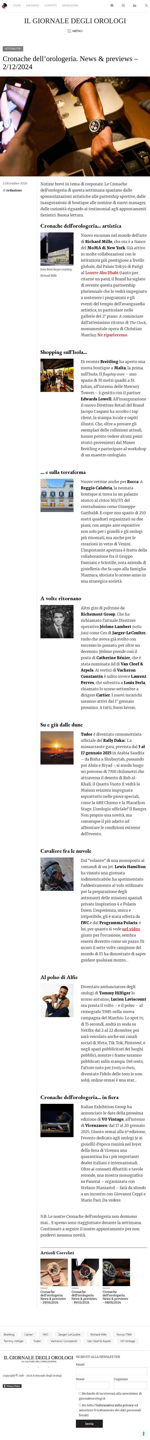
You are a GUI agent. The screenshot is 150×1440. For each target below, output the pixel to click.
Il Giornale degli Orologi (75, 21)
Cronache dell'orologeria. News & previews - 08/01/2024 (115, 1297)
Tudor (37, 1341)
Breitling (9, 1334)
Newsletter (70, 5)
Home (17, 5)
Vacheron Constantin (64, 1341)
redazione (14, 190)
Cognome (121, 1379)
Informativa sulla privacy (115, 1405)
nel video (131, 929)
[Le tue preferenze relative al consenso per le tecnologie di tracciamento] (143, 1433)
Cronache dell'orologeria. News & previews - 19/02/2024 (84, 1297)
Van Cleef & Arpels (98, 1341)
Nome (80, 1379)
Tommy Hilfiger (14, 1341)
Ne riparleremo (112, 335)
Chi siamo (32, 5)
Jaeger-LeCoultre (69, 1334)
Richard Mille (98, 1334)
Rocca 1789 (124, 1334)
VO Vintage (127, 1341)
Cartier (28, 1334)
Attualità (13, 48)
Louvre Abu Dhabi (102, 272)
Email (80, 1364)
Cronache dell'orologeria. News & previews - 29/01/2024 (53, 1297)
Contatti (51, 5)
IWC (45, 1334)
